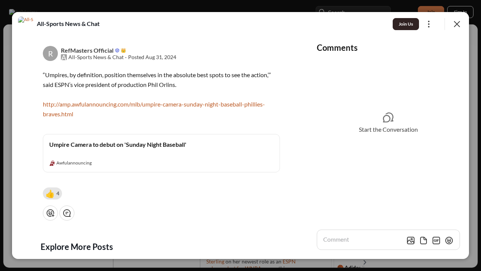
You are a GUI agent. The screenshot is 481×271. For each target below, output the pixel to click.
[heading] (68, 24)
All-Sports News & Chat (96, 57)
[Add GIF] (436, 240)
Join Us (406, 24)
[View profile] (25, 24)
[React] (50, 213)
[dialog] (240, 135)
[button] (52, 193)
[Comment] (66, 213)
